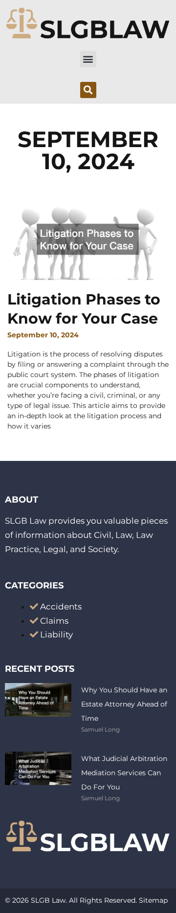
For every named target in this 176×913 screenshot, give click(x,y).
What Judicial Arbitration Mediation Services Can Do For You (124, 772)
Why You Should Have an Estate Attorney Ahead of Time (124, 704)
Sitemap (153, 900)
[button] (88, 59)
